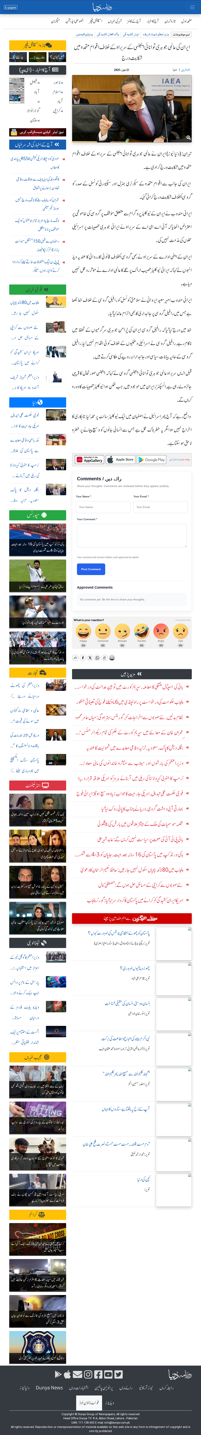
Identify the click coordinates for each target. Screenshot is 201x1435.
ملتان (33, 120)
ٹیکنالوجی (33, 943)
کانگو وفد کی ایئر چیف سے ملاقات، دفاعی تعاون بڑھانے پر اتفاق (37, 183)
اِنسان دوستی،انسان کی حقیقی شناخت (127, 1003)
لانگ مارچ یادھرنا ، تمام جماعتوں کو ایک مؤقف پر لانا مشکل (37, 225)
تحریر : (147, 1189)
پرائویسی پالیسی (104, 1388)
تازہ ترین (170, 21)
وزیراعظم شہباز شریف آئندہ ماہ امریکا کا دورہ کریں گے (24, 388)
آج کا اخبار (153, 21)
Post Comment (91, 569)
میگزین (55, 21)
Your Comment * (87, 519)
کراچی (56, 110)
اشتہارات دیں (78, 1388)
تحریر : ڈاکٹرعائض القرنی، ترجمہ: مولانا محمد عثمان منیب (124, 1049)
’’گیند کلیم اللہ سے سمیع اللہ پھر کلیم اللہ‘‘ (126, 1074)
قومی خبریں (34, 290)
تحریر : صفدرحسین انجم (139, 1084)
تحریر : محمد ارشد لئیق (140, 1154)
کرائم (33, 1215)
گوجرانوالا (33, 110)
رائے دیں (125, 1388)
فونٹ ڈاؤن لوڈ (89, 1403)
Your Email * (141, 496)
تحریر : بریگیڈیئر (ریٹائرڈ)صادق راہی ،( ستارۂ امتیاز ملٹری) (122, 943)
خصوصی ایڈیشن (75, 21)
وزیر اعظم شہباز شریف (156, 34)
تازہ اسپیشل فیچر (35, 45)
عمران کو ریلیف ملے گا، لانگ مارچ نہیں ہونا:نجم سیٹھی (37, 204)
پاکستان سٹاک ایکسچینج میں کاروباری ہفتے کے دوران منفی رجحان (24, 771)
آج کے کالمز (134, 21)
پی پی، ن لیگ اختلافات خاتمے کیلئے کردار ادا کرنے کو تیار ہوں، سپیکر (35, 266)
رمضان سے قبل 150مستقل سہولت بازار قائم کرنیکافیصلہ (37, 245)
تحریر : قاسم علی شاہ (141, 978)
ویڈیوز (109, 1403)
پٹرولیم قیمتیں (84, 34)
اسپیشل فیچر (95, 21)
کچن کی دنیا (143, 1179)
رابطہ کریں (166, 1388)
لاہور (57, 82)
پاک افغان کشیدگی (108, 34)
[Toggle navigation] (192, 7)
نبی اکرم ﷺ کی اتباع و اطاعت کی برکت (125, 1038)
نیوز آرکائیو (146, 1388)
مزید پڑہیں (128, 674)
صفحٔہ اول (186, 21)
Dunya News (49, 1388)
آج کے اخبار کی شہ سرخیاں (34, 145)
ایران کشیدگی (131, 34)
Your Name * (83, 496)
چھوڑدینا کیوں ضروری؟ (135, 968)
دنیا (35, 402)
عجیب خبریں (33, 1057)
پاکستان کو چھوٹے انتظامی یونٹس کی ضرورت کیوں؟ (119, 933)
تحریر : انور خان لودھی (139, 1014)
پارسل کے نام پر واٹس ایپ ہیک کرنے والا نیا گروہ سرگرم (24, 993)
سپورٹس (33, 515)
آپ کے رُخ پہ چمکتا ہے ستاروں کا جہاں (126, 1109)
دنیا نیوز (24, 1388)
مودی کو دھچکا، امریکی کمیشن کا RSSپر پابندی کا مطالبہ (35, 163)
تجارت (33, 673)
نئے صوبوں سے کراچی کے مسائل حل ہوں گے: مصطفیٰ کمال (24, 338)
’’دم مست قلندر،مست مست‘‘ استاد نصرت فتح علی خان (116, 1144)
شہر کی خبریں (115, 21)
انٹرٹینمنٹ (32, 786)
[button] (13, 57)
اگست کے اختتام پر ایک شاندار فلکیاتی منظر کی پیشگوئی (24, 1043)
